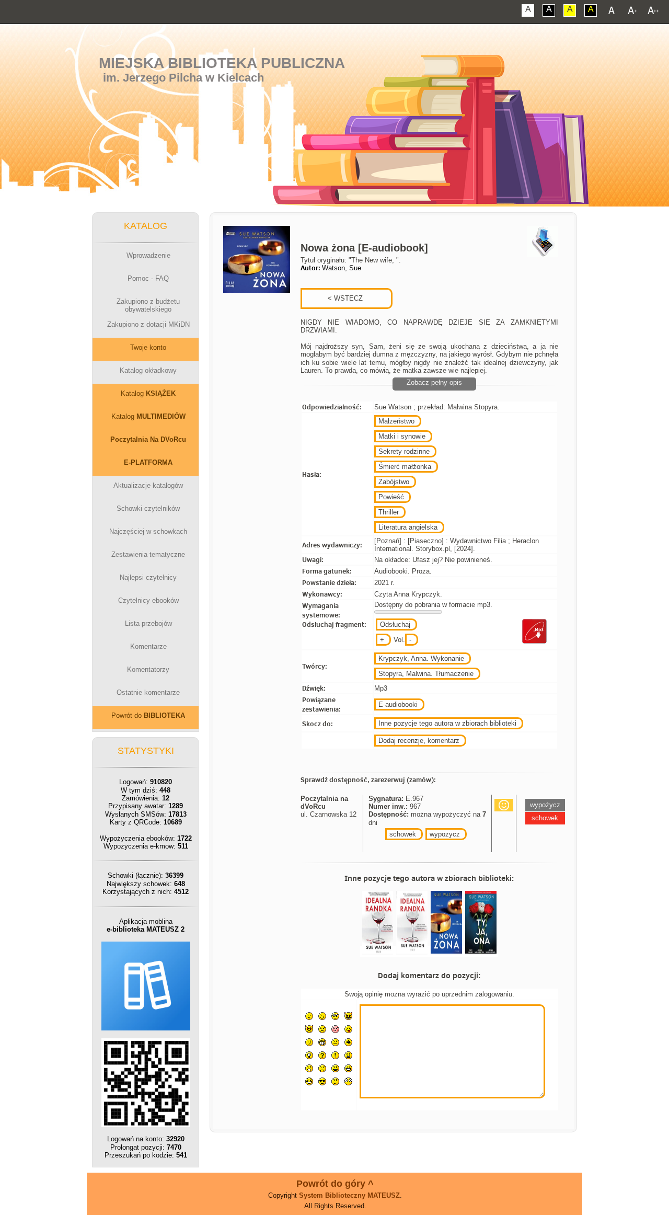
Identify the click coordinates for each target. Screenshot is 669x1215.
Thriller (388, 512)
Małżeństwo (396, 421)
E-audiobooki (398, 704)
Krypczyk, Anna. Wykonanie (421, 658)
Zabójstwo (393, 482)
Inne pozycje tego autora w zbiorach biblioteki (447, 723)
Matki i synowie (401, 436)
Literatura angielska (407, 527)
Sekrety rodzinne (404, 451)
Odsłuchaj (395, 624)
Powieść (391, 497)
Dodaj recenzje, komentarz (418, 740)
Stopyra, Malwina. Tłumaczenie (426, 674)
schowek (402, 834)
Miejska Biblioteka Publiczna (222, 63)
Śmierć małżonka (404, 467)
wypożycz (445, 834)
